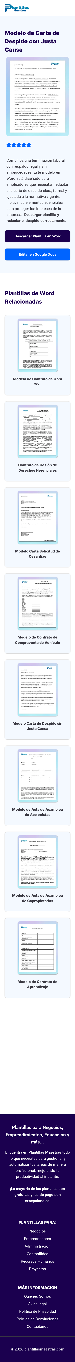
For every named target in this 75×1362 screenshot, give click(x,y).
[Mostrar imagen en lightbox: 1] (37, 96)
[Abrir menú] (66, 8)
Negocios (37, 1231)
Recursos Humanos (37, 1261)
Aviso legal (37, 1304)
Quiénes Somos (37, 1296)
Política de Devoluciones (37, 1319)
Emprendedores (37, 1238)
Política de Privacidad (37, 1311)
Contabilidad (37, 1254)
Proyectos (37, 1269)
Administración (38, 1246)
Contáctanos (37, 1326)
